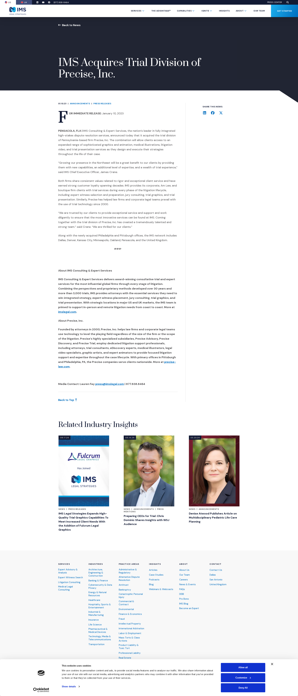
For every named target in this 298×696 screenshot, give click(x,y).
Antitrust (124, 585)
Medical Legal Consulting (65, 588)
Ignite (205, 10)
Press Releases (102, 103)
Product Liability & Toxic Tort (129, 647)
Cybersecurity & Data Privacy (100, 587)
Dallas (213, 574)
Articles (153, 570)
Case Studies (156, 574)
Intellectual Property (130, 623)
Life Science (95, 624)
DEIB (181, 594)
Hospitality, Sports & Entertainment (99, 606)
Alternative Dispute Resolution (129, 579)
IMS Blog (183, 603)
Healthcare (94, 600)
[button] (288, 2)
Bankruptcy (125, 589)
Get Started (284, 11)
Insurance (93, 619)
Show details (69, 686)
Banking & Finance (98, 580)
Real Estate (125, 657)
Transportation (96, 644)
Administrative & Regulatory (128, 571)
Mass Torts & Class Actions (129, 639)
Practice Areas (129, 564)
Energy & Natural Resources (97, 594)
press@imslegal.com (109, 384)
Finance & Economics (130, 614)
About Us (184, 570)
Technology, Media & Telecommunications (99, 638)
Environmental (126, 609)
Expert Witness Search (70, 577)
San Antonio (216, 579)
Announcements (80, 103)
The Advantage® (161, 10)
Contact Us (216, 570)
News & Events (187, 584)
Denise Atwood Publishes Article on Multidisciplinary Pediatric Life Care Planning (213, 517)
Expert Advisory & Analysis (68, 571)
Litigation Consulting (69, 582)
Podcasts (154, 579)
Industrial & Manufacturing (96, 614)
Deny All (243, 687)
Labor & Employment (130, 633)
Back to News (71, 25)
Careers (183, 579)
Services (136, 10)
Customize (241, 677)
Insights (224, 10)
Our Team (259, 10)
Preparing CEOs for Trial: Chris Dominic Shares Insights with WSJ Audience (146, 520)
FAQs (182, 589)
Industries (95, 564)
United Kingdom (218, 584)
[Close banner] (272, 664)
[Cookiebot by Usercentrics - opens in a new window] (41, 690)
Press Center (274, 2)
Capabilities (184, 10)
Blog (151, 584)
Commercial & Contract (126, 603)
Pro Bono (184, 598)
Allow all (243, 667)
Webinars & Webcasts (161, 589)
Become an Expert (189, 608)
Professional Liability (129, 653)
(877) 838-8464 (61, 2)
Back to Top (66, 400)
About (240, 10)
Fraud (122, 618)
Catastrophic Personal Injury (131, 596)
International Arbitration (131, 628)
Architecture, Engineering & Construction (95, 572)
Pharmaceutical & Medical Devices (98, 631)
